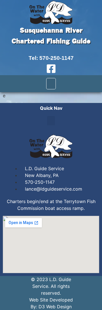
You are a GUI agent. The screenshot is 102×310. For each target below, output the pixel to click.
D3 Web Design (55, 306)
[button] (51, 83)
